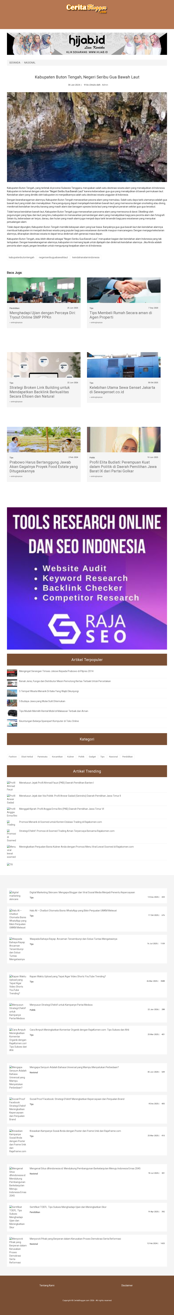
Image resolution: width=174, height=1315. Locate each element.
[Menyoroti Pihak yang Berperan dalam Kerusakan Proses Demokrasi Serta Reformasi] (18, 1250)
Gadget (92, 756)
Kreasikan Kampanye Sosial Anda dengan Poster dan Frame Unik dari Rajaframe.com (75, 1131)
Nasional (113, 756)
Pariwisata (42, 756)
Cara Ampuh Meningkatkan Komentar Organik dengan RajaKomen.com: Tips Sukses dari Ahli (79, 1029)
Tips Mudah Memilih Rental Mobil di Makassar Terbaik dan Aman (53, 711)
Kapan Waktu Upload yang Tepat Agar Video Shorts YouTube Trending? (68, 976)
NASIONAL (30, 62)
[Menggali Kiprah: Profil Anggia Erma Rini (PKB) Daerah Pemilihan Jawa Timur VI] (12, 812)
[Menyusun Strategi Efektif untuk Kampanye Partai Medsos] (18, 1011)
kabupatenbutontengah (21, 257)
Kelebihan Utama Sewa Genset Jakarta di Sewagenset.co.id (122, 389)
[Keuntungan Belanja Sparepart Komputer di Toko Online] (14, 722)
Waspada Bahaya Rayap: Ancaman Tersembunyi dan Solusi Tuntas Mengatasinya (73, 939)
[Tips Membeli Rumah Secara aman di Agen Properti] (124, 294)
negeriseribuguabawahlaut (53, 257)
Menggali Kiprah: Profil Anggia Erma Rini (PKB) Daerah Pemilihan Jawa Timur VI (61, 809)
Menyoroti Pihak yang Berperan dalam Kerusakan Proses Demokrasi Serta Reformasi (75, 1238)
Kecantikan (57, 756)
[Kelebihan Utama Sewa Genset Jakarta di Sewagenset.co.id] (124, 369)
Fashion (13, 756)
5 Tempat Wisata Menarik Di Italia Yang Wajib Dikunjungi (49, 691)
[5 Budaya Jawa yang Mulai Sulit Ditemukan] (14, 702)
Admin (105, 85)
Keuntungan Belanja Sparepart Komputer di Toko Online (49, 721)
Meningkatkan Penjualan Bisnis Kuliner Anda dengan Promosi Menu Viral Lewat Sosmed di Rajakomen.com (76, 846)
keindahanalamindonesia (85, 257)
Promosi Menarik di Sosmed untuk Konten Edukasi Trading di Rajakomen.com (60, 822)
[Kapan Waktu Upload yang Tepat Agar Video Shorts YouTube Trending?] (18, 984)
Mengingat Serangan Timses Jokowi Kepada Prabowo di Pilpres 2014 (56, 671)
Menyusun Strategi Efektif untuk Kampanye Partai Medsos (61, 1004)
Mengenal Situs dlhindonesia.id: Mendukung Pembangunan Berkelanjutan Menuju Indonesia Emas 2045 (85, 1168)
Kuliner (70, 756)
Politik (92, 458)
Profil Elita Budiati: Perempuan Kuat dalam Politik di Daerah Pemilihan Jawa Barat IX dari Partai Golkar (123, 466)
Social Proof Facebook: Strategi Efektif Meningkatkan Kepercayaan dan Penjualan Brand (77, 1099)
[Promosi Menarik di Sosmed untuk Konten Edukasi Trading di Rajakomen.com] (12, 823)
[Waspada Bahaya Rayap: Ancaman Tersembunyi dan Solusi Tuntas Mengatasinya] (18, 949)
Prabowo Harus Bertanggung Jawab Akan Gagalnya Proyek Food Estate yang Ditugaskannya (44, 466)
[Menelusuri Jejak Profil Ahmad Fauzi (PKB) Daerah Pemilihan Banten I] (12, 786)
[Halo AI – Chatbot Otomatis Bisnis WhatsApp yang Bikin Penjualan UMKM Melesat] (18, 919)
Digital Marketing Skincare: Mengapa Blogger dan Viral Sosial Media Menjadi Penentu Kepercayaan (82, 892)
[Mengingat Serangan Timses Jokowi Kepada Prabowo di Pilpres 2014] (14, 673)
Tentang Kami (46, 1285)
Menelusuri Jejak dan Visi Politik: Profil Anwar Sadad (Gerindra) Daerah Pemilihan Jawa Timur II (70, 795)
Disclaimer (127, 1285)
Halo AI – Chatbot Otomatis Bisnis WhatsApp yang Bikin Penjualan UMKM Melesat (73, 910)
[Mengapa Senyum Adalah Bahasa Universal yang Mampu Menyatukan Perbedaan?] (18, 1077)
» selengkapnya (16, 322)
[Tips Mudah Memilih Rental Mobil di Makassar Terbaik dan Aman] (14, 712)
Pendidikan (15, 308)
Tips (91, 308)
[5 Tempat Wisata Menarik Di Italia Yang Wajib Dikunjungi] (14, 692)
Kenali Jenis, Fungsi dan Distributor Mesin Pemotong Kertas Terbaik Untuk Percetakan (65, 681)
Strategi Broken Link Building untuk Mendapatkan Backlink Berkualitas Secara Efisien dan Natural (40, 391)
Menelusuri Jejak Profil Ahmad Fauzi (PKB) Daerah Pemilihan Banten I (56, 782)
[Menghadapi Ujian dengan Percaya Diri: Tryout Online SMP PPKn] (44, 297)
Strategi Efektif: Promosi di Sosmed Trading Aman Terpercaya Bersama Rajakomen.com (67, 831)
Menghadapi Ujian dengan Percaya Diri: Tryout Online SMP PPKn (43, 315)
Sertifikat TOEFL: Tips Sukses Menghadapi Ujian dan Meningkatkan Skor (68, 1207)
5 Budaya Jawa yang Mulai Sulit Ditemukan (42, 701)
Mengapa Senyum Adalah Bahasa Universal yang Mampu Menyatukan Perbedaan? (74, 1067)
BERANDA (15, 62)
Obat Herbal (27, 756)
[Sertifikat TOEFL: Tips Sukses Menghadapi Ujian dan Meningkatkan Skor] (18, 1217)
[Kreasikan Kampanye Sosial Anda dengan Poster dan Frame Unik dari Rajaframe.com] (18, 1140)
